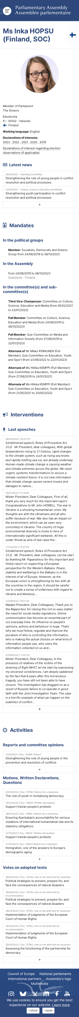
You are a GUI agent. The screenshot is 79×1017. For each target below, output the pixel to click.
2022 (15, 142)
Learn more (61, 1005)
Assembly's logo (58, 979)
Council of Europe (21, 974)
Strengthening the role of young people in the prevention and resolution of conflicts (37, 758)
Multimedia (39, 984)
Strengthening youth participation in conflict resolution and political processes (35, 194)
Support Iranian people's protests (30, 804)
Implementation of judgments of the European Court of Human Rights (38, 915)
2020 (33, 142)
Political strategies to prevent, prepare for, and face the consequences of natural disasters (38, 881)
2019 (43, 142)
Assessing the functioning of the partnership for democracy (38, 949)
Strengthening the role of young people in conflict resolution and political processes (39, 178)
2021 (24, 142)
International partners (24, 979)
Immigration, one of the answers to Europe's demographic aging (35, 848)
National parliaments (55, 974)
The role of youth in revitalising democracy (35, 794)
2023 (6, 142)
